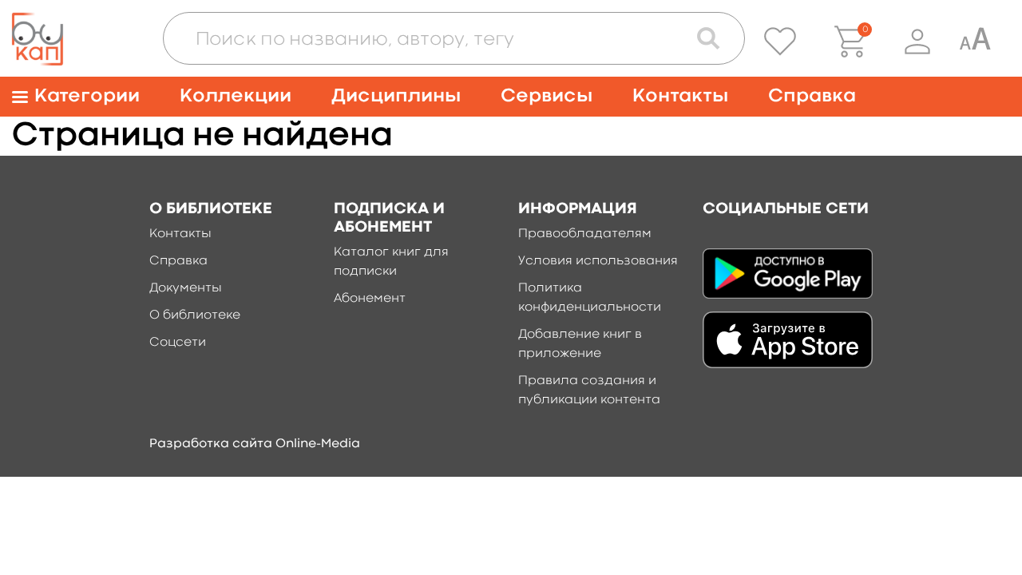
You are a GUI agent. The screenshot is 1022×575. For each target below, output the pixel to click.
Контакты (680, 96)
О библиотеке (194, 315)
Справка (812, 96)
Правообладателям (585, 234)
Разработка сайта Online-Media (254, 444)
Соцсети (177, 342)
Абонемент (370, 298)
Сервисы (546, 96)
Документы (185, 288)
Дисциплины (396, 96)
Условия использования (598, 261)
